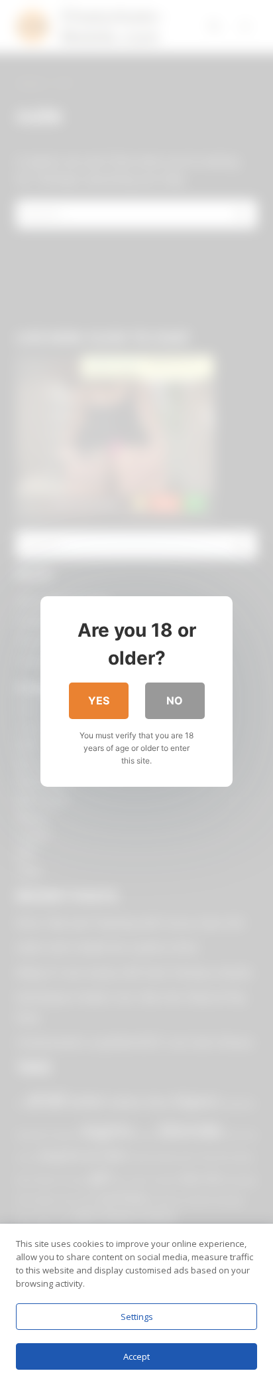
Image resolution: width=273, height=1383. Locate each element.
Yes (98, 700)
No (174, 700)
